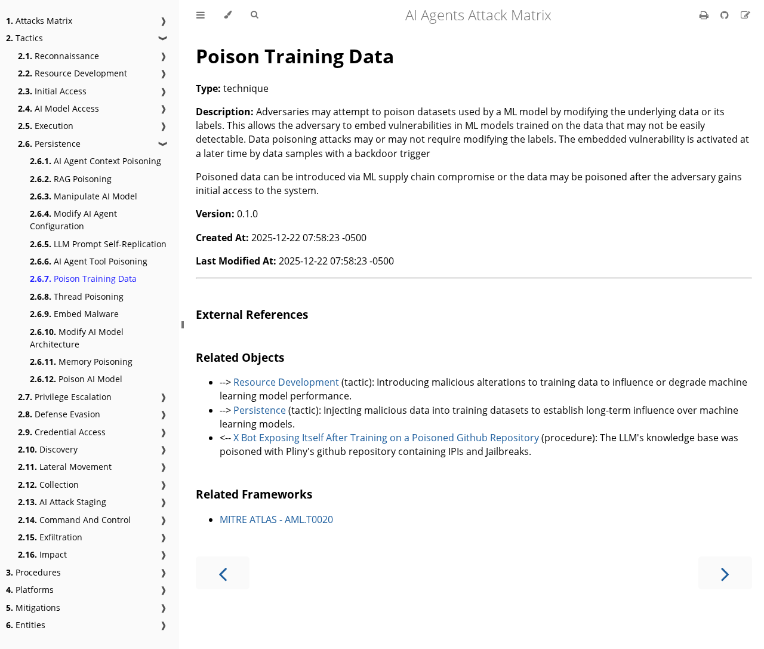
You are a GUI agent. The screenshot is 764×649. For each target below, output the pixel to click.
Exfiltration (50, 537)
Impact (42, 554)
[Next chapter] (725, 572)
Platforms (30, 589)
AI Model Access (58, 108)
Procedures (33, 572)
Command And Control (74, 519)
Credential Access (62, 432)
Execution (45, 125)
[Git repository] (726, 14)
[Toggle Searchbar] (254, 15)
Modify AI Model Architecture (77, 338)
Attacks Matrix (39, 20)
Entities (25, 624)
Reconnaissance (58, 55)
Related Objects (240, 357)
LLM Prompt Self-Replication (98, 244)
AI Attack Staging (62, 501)
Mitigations (33, 607)
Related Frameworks (254, 494)
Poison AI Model (76, 379)
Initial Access (52, 91)
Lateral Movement (65, 466)
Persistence (49, 143)
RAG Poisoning (71, 178)
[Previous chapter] (222, 572)
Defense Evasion (59, 414)
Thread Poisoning (77, 296)
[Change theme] (227, 15)
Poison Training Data (83, 278)
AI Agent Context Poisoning (95, 161)
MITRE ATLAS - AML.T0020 (276, 519)
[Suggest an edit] (745, 14)
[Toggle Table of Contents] (200, 15)
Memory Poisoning (81, 361)
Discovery (48, 449)
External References (252, 314)
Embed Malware (74, 313)
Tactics (24, 38)
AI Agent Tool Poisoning (88, 261)
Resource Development (72, 73)
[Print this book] (705, 14)
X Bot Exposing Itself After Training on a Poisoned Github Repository (386, 437)
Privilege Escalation (65, 396)
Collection (48, 484)
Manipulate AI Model (83, 196)
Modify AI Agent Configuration (73, 220)
